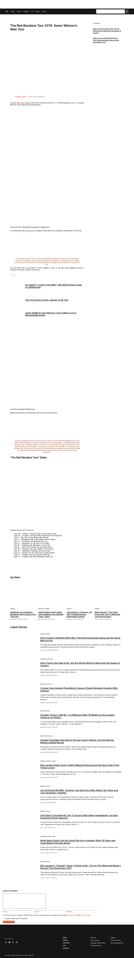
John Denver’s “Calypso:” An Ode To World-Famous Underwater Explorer (79, 614)
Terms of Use (85, 915)
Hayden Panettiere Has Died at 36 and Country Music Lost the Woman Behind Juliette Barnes (77, 741)
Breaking (41, 608)
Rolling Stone (30, 231)
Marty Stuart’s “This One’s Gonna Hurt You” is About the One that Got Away (107, 614)
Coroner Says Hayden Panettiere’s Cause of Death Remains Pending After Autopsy (79, 689)
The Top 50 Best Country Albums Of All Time (46, 300)
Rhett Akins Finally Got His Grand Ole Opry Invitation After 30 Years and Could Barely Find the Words (77, 841)
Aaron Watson (25, 103)
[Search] (127, 11)
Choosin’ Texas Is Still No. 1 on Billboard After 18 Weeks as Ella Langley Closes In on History (77, 716)
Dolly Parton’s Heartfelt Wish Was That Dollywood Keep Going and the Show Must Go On (106, 40)
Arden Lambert (21, 96)
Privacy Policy (72, 915)
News (48, 634)
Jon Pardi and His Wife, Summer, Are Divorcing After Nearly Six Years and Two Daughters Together (79, 791)
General (12, 608)
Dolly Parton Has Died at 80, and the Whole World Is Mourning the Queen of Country (107, 31)
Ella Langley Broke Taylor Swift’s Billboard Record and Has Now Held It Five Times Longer (79, 766)
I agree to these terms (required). (16, 918)
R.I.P (52, 659)
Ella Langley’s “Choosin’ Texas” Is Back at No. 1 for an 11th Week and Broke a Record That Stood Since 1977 (80, 867)
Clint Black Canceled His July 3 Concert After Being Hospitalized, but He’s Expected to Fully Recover (79, 816)
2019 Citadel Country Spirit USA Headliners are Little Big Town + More (50, 614)
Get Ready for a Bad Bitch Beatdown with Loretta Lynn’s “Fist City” (23, 614)
